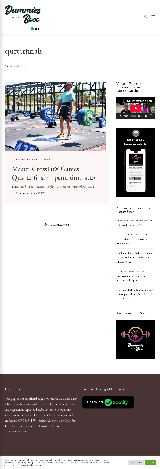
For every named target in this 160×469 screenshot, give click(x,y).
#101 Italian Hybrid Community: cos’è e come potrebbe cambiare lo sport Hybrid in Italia (135, 294)
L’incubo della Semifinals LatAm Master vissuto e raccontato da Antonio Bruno (132, 239)
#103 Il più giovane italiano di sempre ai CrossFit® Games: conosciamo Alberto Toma (135, 257)
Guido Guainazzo (20, 193)
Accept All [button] (150, 463)
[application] (135, 108)
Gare (46, 159)
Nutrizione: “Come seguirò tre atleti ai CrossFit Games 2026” (134, 223)
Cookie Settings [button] (136, 462)
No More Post (59, 224)
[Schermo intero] (150, 115)
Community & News (25, 159)
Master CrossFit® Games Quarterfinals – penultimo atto (53, 173)
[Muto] (146, 115)
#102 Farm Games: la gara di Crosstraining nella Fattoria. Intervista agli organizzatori (130, 276)
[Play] (120, 115)
